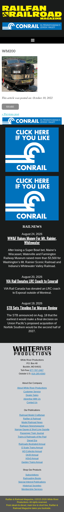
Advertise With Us (32, 399)
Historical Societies (32, 485)
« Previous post (10, 114)
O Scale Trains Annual (32, 447)
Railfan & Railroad (32, 418)
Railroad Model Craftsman (32, 415)
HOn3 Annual (32, 458)
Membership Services (32, 489)
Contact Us (32, 402)
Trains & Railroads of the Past (32, 437)
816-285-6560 (38, 373)
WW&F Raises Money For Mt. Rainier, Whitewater (32, 240)
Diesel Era (32, 440)
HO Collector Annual (32, 451)
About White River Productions (32, 388)
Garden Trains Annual (32, 462)
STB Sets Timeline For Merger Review (32, 307)
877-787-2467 (37, 370)
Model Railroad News (32, 422)
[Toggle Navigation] (32, 40)
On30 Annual (32, 455)
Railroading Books (32, 478)
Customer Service (32, 391)
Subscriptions (32, 475)
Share (10, 106)
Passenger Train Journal (32, 433)
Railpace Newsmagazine (32, 426)
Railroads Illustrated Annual (32, 444)
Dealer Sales (32, 395)
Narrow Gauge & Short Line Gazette (32, 429)
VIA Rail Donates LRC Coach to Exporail (32, 281)
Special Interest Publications (32, 482)
